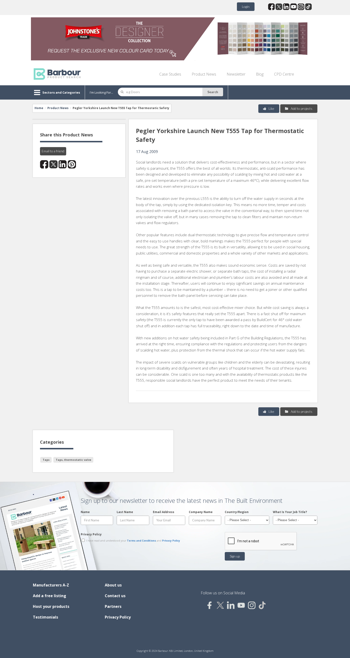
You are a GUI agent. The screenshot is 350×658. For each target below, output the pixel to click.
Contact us (115, 595)
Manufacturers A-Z (51, 585)
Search (212, 92)
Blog (260, 74)
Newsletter (236, 74)
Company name (201, 512)
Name (85, 512)
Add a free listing (49, 595)
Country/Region (237, 512)
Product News (204, 74)
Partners (113, 606)
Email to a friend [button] (53, 151)
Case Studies (170, 74)
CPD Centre (284, 74)
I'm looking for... (101, 92)
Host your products (51, 606)
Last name (125, 512)
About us (113, 585)
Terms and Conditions (141, 540)
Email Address (163, 512)
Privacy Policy (91, 534)
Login (246, 7)
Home (39, 108)
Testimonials (45, 617)
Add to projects (301, 108)
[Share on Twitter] (53, 164)
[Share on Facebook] (44, 164)
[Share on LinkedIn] (63, 164)
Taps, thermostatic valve (73, 459)
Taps (46, 459)
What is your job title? (290, 512)
